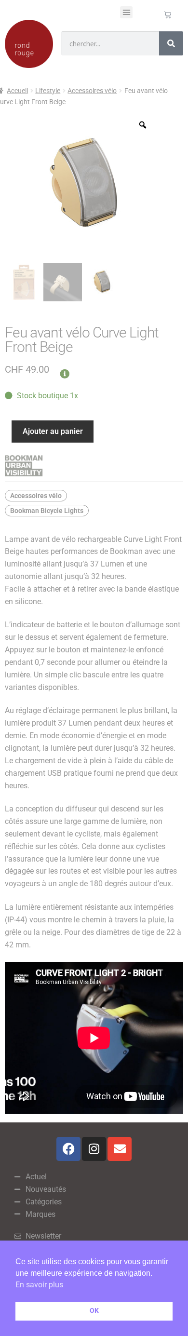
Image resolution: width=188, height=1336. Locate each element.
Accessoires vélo (92, 90)
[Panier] (167, 15)
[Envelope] (119, 1149)
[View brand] (94, 465)
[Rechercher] (171, 43)
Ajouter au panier (53, 431)
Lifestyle (47, 90)
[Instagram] (94, 1149)
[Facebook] (68, 1149)
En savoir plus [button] (39, 1284)
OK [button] (94, 1311)
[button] (126, 12)
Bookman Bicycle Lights (46, 510)
